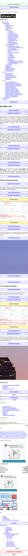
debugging (23, 434)
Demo (4, 72)
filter (12, 435)
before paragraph (11, 433)
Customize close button (10, 86)
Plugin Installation (9, 25)
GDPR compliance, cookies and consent (14, 94)
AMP (20, 431)
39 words (25, 333)
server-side (5, 437)
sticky (15, 437)
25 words (25, 229)
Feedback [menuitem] (7, 532)
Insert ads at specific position (11, 89)
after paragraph (16, 431)
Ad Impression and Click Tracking (15, 61)
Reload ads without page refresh (12, 91)
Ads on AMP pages (12, 48)
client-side (4, 434)
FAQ (4, 80)
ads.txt (9, 51)
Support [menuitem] (7, 531)
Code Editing (11, 31)
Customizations (8, 66)
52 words (25, 165)
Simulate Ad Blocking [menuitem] (11, 546)
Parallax (4, 116)
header (21, 435)
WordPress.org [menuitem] (8, 527)
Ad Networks (8, 64)
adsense (12, 431)
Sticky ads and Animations (11, 77)
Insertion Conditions (12, 42)
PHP (18, 436)
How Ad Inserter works (10, 81)
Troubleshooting (8, 70)
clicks (1, 434)
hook (24, 435)
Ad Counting (11, 56)
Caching (10, 53)
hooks (26, 435)
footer (15, 435)
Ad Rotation (10, 55)
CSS (15, 434)
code (11, 434)
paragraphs (15, 436)
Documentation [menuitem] (8, 528)
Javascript (11, 436)
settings (8, 437)
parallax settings (10, 188)
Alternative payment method (11, 96)
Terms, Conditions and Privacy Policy (11, 520)
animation (22, 431)
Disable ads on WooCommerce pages (13, 84)
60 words (25, 113)
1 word (26, 195)
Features (7, 24)
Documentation (6, 23)
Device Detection (12, 57)
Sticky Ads (10, 58)
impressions (4, 436)
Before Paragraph (9, 73)
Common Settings (9, 28)
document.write (8, 435)
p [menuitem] (9, 539)
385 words (25, 110)
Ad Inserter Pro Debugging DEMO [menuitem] (11, 533)
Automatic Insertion (12, 34)
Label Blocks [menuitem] (9, 536)
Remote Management (10, 68)
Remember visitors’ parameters (12, 90)
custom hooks (19, 434)
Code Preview (11, 32)
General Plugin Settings (13, 43)
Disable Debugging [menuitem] (10, 535)
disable (4, 435)
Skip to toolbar (3, 525)
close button (8, 434)
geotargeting (18, 435)
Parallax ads (8, 79)
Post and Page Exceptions (13, 52)
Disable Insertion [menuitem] (10, 543)
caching (25, 433)
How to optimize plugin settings (12, 83)
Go (26, 425)
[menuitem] (15, 548)
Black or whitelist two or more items (13, 85)
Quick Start (7, 26)
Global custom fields (9, 69)
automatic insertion (3, 433)
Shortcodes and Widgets (13, 35)
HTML (1, 436)
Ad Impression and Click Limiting (15, 62)
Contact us (5, 99)
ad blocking (2, 431)
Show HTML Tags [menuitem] (10, 541)
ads (9, 431)
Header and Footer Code (13, 37)
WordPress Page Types (13, 40)
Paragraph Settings (12, 39)
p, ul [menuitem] (10, 540)
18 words (25, 289)
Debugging (7, 67)
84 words (25, 129)
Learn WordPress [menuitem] (9, 530)
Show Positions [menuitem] (9, 537)
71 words (25, 148)
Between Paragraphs (9, 75)
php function (21, 436)
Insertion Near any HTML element (15, 47)
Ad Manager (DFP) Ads (13, 50)
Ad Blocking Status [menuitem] (10, 544)
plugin (25, 436)
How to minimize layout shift (11, 95)
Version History (6, 97)
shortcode (12, 437)
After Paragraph (8, 74)
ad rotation (7, 431)
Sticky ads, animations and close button (11, 385)
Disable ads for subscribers (11, 88)
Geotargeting (11, 59)
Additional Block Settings (13, 46)
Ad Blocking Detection (13, 63)
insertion (8, 436)
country (13, 434)
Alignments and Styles (13, 36)
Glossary (7, 29)
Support (4, 516)
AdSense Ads (11, 41)
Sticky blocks (8, 78)
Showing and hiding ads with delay (13, 93)
